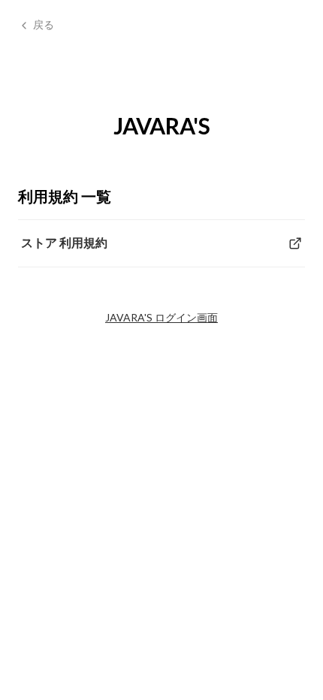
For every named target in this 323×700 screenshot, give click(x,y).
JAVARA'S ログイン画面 (161, 317)
